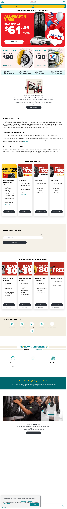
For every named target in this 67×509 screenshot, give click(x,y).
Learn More (7, 204)
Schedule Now (7, 65)
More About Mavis (33, 107)
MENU (2, 2)
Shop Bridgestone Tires (41, 211)
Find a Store (14, 242)
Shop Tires (17, 6)
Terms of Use (30, 501)
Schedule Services (49, 6)
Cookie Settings (6, 503)
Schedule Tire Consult (33, 432)
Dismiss (34, 504)
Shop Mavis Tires (9, 211)
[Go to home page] (33, 2)
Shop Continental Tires (57, 211)
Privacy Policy (23, 501)
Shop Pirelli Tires (25, 211)
